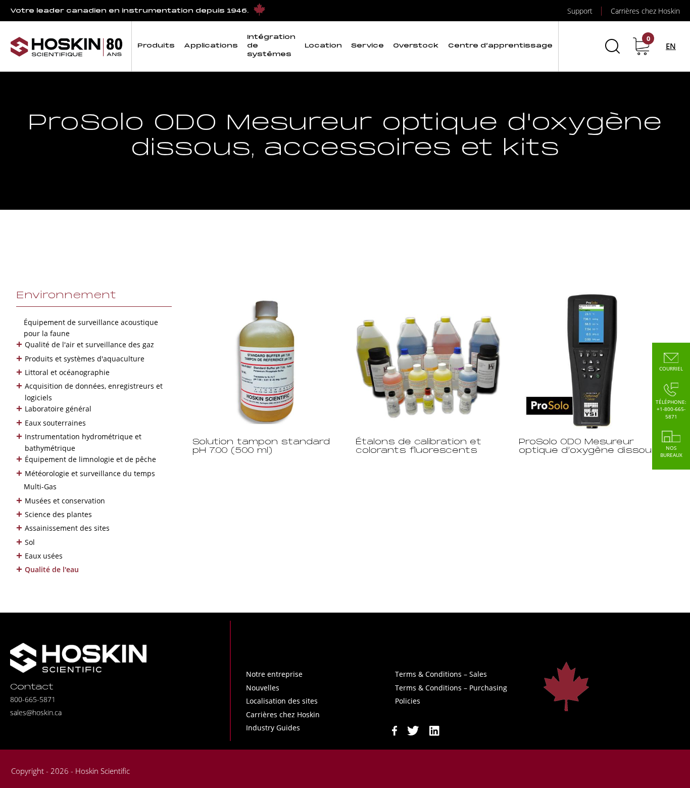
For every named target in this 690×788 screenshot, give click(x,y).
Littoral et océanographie (67, 372)
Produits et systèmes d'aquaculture (84, 358)
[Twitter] (413, 730)
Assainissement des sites (67, 528)
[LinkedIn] (434, 730)
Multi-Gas (40, 486)
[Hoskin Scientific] (66, 46)
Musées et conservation (65, 500)
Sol (30, 542)
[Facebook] (394, 730)
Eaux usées (44, 556)
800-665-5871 (33, 699)
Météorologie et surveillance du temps (90, 473)
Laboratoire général (58, 408)
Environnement (66, 296)
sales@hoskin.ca (36, 712)
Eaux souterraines (55, 423)
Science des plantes (58, 514)
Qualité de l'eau (52, 569)
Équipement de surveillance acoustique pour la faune (91, 327)
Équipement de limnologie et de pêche (90, 459)
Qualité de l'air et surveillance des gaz (89, 344)
